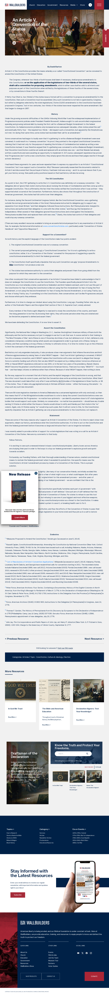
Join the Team (53, 958)
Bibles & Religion (12, 840)
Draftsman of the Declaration (24, 755)
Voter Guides (53, 966)
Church (32, 5)
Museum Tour (53, 960)
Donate (106, 38)
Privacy (47, 991)
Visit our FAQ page (65, 648)
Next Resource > (94, 639)
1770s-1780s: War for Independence (83, 835)
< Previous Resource (17, 639)
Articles (42, 835)
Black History (11, 842)
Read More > (12, 717)
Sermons (42, 833)
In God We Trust (58, 785)
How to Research (12, 833)
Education (41, 5)
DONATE (94, 976)
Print (14, 43)
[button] (26, 798)
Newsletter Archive (45, 838)
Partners (51, 963)
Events (50, 952)
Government (52, 5)
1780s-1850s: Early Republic (81, 838)
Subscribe (18, 895)
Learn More (20, 517)
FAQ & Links (52, 955)
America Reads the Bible (14, 835)
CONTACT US (51, 976)
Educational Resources (46, 842)
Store (82, 5)
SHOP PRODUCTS (31, 976)
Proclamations (44, 840)
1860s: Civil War (77, 842)
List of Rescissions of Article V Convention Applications (30, 562)
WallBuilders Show (27, 966)
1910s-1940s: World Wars (80, 840)
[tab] (89, 767)
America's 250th (12, 838)
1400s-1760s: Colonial (79, 833)
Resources (64, 5)
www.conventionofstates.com (55, 226)
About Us (23, 952)
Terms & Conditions (38, 991)
